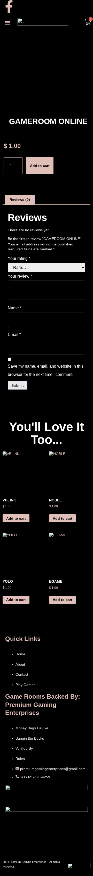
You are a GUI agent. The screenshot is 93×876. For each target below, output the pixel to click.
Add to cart (40, 166)
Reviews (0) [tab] (20, 199)
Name (14, 308)
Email (14, 334)
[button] (7, 22)
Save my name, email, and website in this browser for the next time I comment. (45, 370)
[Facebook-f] (9, 6)
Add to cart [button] (16, 518)
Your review (20, 276)
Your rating (19, 258)
